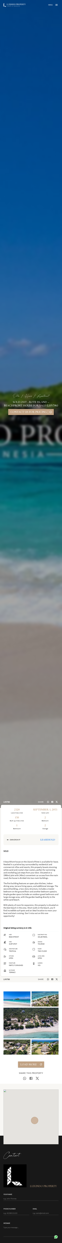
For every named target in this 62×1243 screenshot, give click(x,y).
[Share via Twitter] (57, 802)
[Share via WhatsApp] (48, 802)
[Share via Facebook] (52, 802)
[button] (16, 999)
